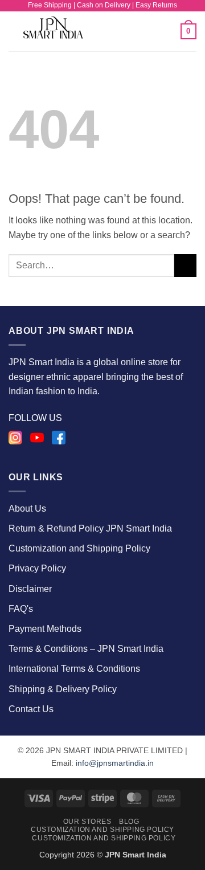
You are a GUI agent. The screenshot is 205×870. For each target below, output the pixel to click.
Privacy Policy (37, 568)
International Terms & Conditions (74, 668)
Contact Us (31, 709)
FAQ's (21, 609)
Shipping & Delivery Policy (63, 689)
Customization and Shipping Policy (79, 548)
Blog (129, 822)
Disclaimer (30, 589)
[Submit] (185, 265)
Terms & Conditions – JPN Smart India (86, 648)
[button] (133, 31)
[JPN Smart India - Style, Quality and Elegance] (63, 31)
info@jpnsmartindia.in (115, 762)
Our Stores (87, 822)
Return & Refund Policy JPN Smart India (90, 528)
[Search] (167, 31)
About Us (27, 508)
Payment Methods (45, 629)
